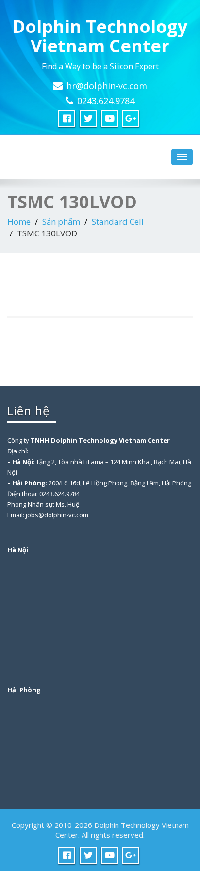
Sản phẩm (61, 221)
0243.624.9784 (105, 101)
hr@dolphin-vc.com (107, 86)
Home (19, 221)
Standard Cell (118, 221)
